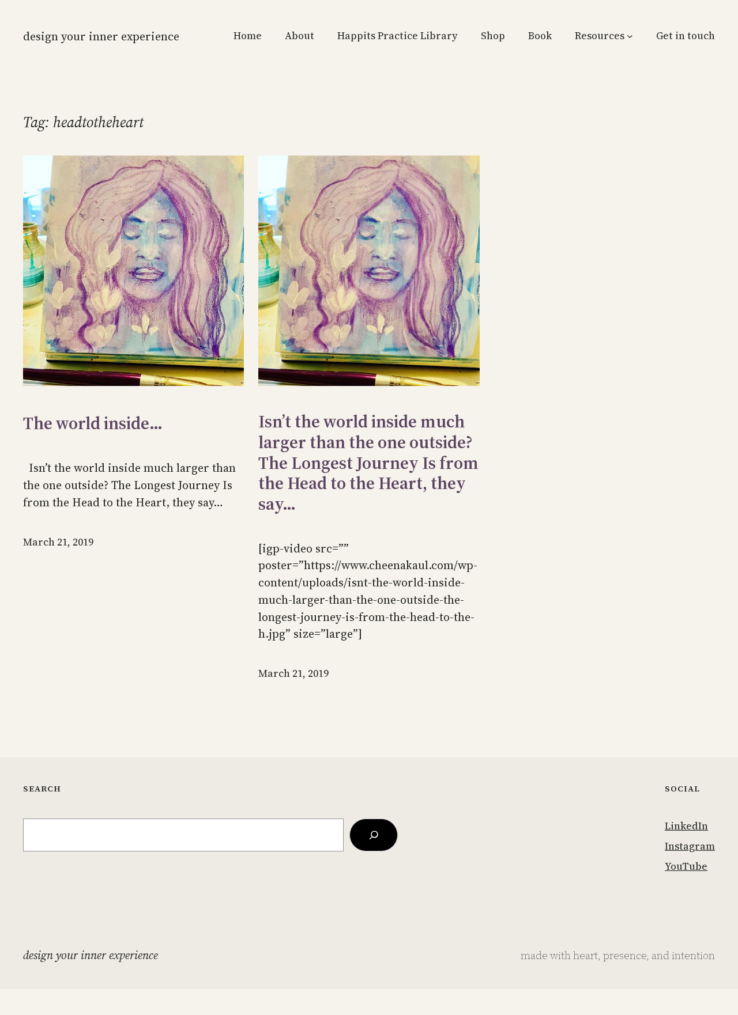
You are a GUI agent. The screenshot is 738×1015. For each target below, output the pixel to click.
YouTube (686, 866)
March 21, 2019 (58, 542)
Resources (599, 36)
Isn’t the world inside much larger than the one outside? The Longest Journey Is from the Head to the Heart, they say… (368, 462)
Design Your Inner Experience (101, 36)
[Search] (373, 835)
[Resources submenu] (630, 36)
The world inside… (93, 423)
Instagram (690, 846)
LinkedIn (686, 826)
